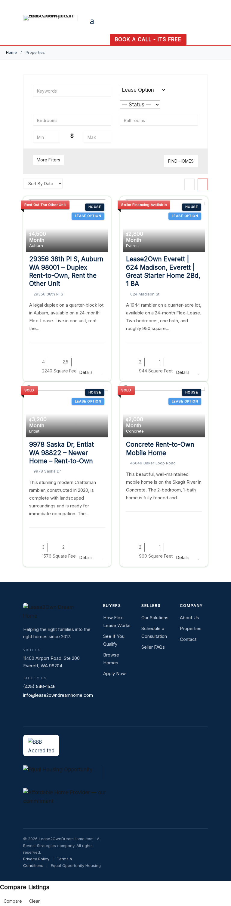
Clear (34, 901)
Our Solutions (154, 617)
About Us (189, 617)
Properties (191, 628)
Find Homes (181, 161)
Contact (188, 639)
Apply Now (114, 673)
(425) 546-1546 (39, 686)
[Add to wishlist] (102, 372)
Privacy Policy (36, 858)
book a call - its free (148, 39)
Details (86, 372)
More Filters (48, 159)
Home (11, 52)
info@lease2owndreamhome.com (58, 695)
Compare (13, 901)
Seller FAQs (153, 647)
